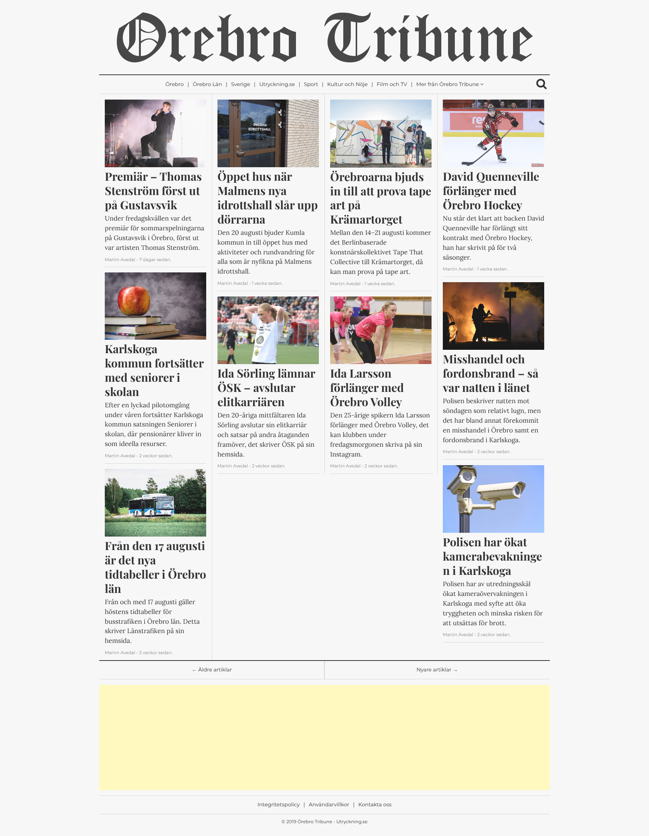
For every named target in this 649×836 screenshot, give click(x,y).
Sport (311, 85)
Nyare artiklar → (437, 670)
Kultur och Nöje (347, 85)
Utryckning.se (277, 85)
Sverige (240, 85)
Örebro (174, 85)
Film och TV (392, 85)
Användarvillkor (329, 805)
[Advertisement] (324, 737)
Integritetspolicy (279, 805)
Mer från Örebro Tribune (447, 85)
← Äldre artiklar (212, 670)
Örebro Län (207, 85)
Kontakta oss (374, 805)
